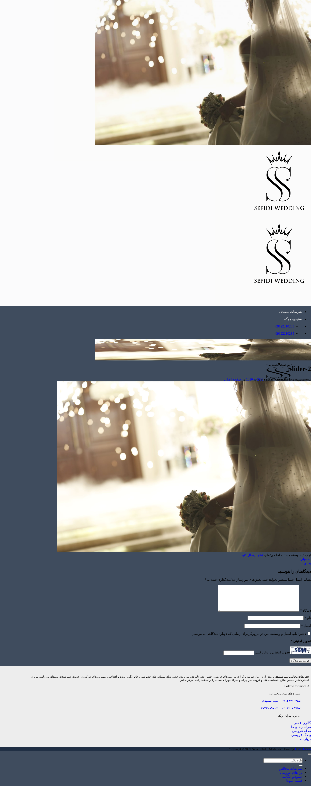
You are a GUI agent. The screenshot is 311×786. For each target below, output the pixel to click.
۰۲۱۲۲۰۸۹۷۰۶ (268, 708)
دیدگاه (305, 610)
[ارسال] (301, 765)
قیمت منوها (294, 780)
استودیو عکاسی (292, 776)
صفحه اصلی (232, 379)
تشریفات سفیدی (291, 312)
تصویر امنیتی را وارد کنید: (272, 652)
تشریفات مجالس (291, 768)
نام (307, 618)
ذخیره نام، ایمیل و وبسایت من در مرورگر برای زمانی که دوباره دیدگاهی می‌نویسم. (248, 633)
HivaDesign (303, 749)
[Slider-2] (184, 551)
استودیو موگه (293, 319)
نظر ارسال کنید (252, 555)
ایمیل (306, 625)
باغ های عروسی (291, 772)
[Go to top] (309, 754)
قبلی (305, 559)
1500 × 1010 (254, 379)
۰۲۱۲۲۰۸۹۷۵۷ (291, 708)
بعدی (305, 563)
